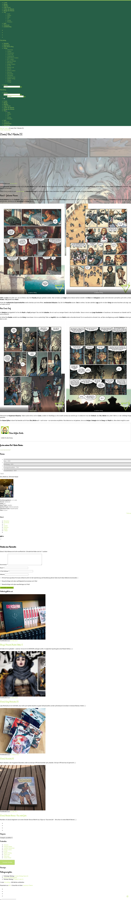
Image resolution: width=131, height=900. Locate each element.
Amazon (6, 845)
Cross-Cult (7, 854)
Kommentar (3, 564)
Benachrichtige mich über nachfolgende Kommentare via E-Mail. (20, 581)
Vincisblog (7, 882)
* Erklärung (128, 513)
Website (2, 574)
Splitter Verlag (20, 191)
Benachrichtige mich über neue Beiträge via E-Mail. (16, 584)
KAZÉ (5, 851)
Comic (6, 128)
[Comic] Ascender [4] (7, 758)
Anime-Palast (7, 857)
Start (1, 128)
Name (2, 568)
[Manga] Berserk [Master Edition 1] (11, 644)
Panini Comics (8, 849)
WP (10, 885)
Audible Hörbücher (9, 848)
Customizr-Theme (28, 885)
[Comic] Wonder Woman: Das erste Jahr (13, 815)
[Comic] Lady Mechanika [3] (9, 701)
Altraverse (6, 856)
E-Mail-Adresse (4, 571)
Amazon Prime (8, 846)
